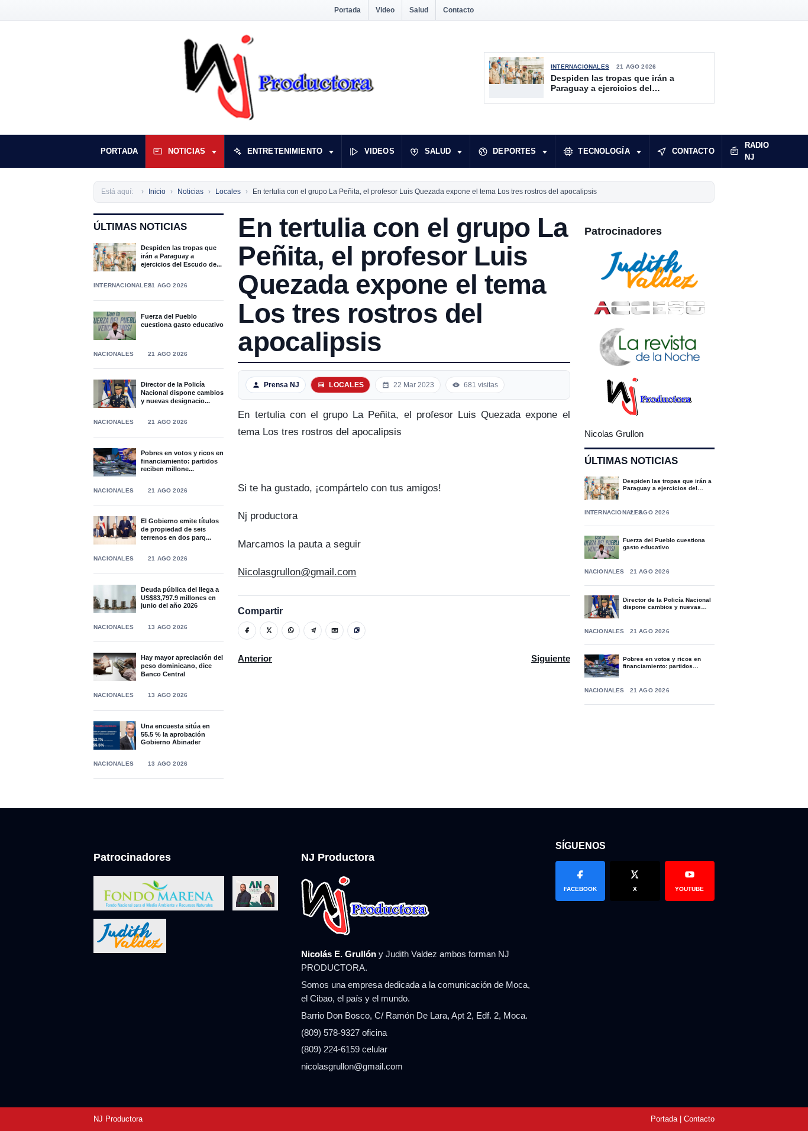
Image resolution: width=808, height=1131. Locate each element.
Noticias (186, 151)
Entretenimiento (284, 151)
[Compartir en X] (269, 630)
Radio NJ (757, 151)
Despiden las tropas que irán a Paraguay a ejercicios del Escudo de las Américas (612, 83)
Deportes (514, 151)
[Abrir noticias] (214, 151)
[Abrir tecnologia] (638, 151)
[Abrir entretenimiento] (331, 151)
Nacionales (113, 354)
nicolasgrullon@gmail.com (352, 1066)
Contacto (458, 10)
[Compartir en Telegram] (312, 630)
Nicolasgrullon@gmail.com (297, 572)
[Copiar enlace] (356, 630)
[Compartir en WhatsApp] (291, 630)
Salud (418, 10)
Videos (379, 151)
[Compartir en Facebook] (247, 630)
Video (385, 10)
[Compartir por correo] (334, 630)
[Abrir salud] (459, 151)
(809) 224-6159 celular (344, 1049)
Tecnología (603, 151)
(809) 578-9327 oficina (344, 1033)
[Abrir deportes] (544, 151)
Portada (347, 10)
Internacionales (580, 66)
